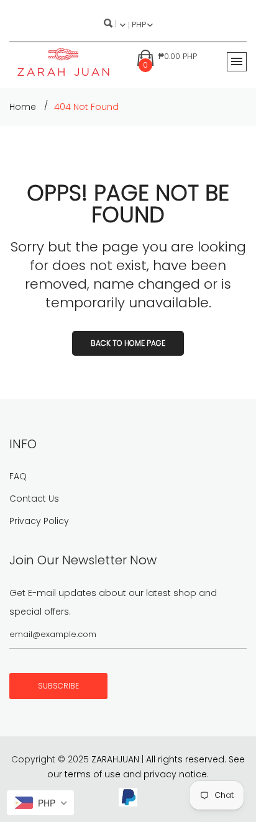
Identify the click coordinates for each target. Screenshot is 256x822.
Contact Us (34, 498)
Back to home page (128, 343)
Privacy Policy (39, 521)
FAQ (18, 476)
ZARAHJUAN (115, 759)
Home (22, 107)
